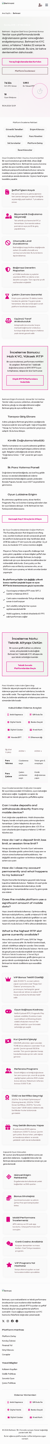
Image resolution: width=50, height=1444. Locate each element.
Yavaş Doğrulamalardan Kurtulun (25, 61)
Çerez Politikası (9, 1383)
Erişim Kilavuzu (37, 129)
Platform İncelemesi (25, 71)
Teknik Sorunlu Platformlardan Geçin (25, 667)
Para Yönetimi (35, 136)
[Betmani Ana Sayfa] (11, 5)
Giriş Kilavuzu (8, 1350)
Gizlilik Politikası (9, 1374)
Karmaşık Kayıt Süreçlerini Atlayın (25, 519)
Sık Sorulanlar (14, 143)
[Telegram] (17, 1321)
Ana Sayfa (6, 13)
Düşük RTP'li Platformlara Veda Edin (25, 380)
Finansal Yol (7, 1345)
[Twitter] (3, 1321)
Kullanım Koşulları (9, 1369)
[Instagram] (8, 1321)
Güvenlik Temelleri (14, 129)
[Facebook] (12, 1321)
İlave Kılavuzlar (25, 150)
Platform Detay (35, 143)
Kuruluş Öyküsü (15, 136)
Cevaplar (6, 1354)
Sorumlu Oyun (8, 1378)
